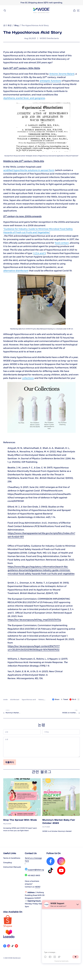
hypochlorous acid (29, 700)
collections (28, 378)
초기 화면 (7, 25)
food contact (62, 243)
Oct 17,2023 (46, 827)
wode (5, 700)
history (41, 700)
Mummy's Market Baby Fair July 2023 (13, 713)
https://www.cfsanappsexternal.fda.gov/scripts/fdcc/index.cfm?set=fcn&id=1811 (41, 535)
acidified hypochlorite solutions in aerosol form (28, 170)
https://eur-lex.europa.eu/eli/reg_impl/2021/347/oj (34, 619)
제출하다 (9, 762)
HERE (37, 887)
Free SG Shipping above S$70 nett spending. (42, 2)
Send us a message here (33, 859)
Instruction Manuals (12, 867)
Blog (16, 25)
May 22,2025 (7, 823)
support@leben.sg (35, 870)
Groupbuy (7, 862)
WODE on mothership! (69, 713)
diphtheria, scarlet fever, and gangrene (24, 98)
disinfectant (15, 700)
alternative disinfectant (15, 270)
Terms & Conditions (11, 858)
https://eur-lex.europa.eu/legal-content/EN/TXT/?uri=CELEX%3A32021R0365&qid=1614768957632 (34, 648)
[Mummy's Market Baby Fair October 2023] (61, 797)
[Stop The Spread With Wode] (22, 797)
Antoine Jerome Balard (61, 73)
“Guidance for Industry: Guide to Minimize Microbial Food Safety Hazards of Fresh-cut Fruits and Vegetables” (38, 231)
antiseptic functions (50, 80)
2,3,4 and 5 (40, 253)
